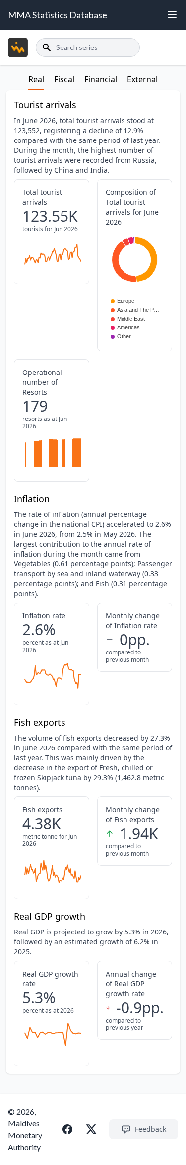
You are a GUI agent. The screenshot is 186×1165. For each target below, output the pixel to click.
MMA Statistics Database (57, 14)
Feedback (150, 1129)
